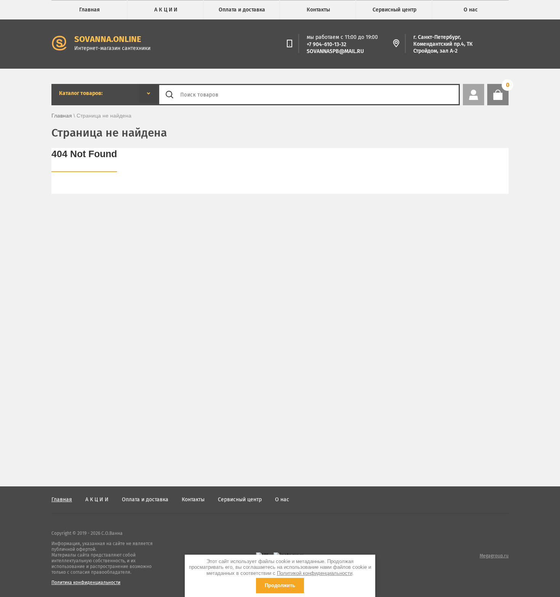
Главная (89, 9)
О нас (471, 9)
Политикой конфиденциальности (314, 573)
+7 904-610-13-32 (326, 44)
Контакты (318, 9)
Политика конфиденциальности (85, 582)
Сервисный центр (394, 9)
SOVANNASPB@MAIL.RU (335, 51)
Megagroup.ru (494, 555)
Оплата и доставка (242, 9)
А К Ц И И (165, 9)
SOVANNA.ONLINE (107, 39)
